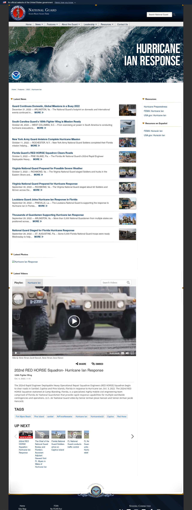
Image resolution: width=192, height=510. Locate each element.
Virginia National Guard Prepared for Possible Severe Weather (47, 168)
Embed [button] (99, 363)
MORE (37, 112)
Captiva (110, 416)
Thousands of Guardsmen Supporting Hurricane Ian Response (48, 215)
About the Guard (70, 24)
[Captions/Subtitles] (122, 353)
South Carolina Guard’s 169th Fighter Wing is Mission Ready (46, 121)
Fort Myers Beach (23, 416)
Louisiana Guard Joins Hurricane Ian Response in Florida (44, 199)
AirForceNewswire (64, 416)
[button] (65, 2)
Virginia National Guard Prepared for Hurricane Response (45, 183)
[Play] (16, 353)
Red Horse (121, 416)
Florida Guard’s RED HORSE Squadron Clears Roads (42, 153)
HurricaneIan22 (97, 416)
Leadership (89, 24)
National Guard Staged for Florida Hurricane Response (43, 230)
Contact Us (122, 24)
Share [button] (82, 363)
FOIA (56, 506)
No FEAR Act (56, 509)
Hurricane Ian (34, 282)
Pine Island (39, 416)
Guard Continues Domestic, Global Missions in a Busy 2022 (46, 106)
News (38, 24)
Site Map (22, 509)
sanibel (50, 416)
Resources (106, 24)
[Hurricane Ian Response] (25, 261)
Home (29, 24)
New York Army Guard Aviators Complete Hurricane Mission (46, 139)
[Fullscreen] (132, 353)
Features (51, 24)
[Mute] (127, 353)
